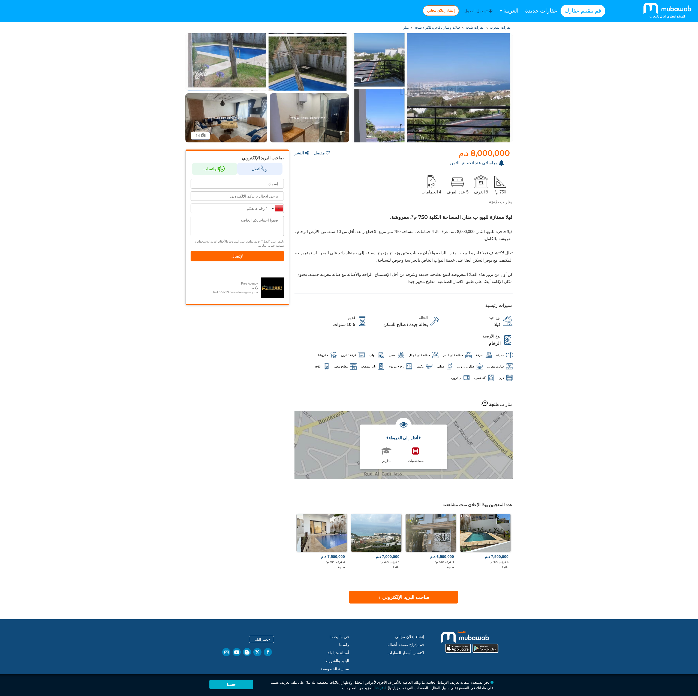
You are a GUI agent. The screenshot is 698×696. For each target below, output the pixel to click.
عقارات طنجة (474, 27)
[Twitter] (257, 652)
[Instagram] (226, 652)
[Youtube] (237, 652)
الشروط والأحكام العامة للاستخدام (218, 241)
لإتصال (237, 256)
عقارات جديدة (541, 10)
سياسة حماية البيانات (271, 245)
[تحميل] (471, 641)
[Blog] (247, 652)
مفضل (319, 153)
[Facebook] (268, 652)
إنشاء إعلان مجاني (441, 10)
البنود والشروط (337, 660)
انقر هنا (380, 688)
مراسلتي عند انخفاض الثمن (473, 162)
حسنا (231, 684)
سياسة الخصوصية (335, 669)
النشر (299, 153)
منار (406, 27)
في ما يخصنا (339, 636)
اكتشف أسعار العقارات (405, 652)
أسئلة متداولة (338, 652)
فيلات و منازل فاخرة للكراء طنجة (437, 27)
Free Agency (249, 283)
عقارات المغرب (500, 27)
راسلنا (344, 644)
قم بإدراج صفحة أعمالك (405, 644)
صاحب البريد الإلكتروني (405, 597)
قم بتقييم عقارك (583, 10)
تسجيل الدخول (476, 10)
